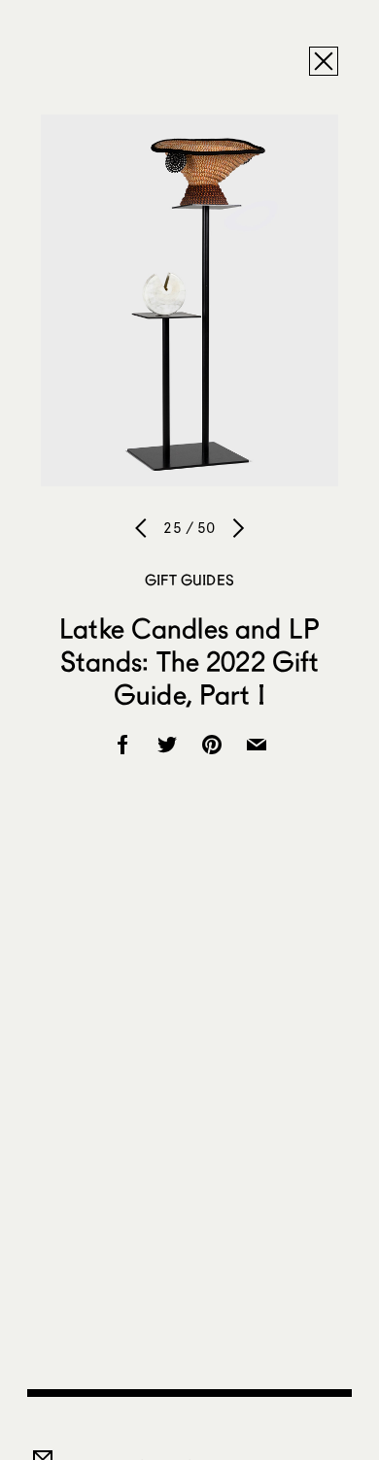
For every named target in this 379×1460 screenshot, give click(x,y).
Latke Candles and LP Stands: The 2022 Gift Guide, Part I (189, 661)
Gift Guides (189, 579)
